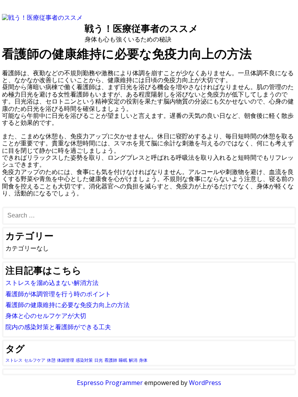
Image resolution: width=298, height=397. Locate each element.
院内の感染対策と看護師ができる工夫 (58, 327)
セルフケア (34, 360)
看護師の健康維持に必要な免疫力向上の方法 (67, 304)
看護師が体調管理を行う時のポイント (58, 294)
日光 (98, 360)
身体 (143, 360)
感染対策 (84, 360)
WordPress (205, 382)
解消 (133, 360)
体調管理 (65, 360)
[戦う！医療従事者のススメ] (42, 17)
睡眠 (123, 360)
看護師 (110, 360)
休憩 (51, 360)
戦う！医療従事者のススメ (141, 28)
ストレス (14, 360)
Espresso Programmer (110, 382)
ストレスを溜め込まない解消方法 (52, 282)
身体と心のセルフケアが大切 (45, 315)
